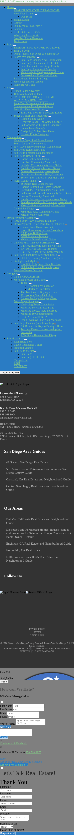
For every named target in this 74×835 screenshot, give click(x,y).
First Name (6, 705)
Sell (9, 87)
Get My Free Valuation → (14, 764)
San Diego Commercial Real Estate (40, 63)
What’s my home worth (26, 35)
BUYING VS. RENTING (35, 316)
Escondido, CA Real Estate (23, 550)
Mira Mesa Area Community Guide (40, 211)
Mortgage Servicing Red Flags (37, 307)
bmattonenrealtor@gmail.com (16, 417)
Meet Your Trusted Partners (28, 81)
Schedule (19, 29)
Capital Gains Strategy (33, 128)
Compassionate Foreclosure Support (33, 106)
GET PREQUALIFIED (27, 276)
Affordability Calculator (41, 285)
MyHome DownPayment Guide (38, 239)
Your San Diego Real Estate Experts (33, 140)
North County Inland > (26, 180)
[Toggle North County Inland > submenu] (40, 181)
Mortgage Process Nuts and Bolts (39, 310)
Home (10, 7)
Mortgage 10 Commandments (37, 313)
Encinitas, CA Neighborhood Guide (40, 168)
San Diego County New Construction (41, 59)
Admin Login (37, 634)
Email (3, 713)
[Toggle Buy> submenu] (14, 45)
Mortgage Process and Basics (30, 279)
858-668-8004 (7, 414)
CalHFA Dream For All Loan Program (42, 251)
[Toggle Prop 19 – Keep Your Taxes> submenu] (46, 110)
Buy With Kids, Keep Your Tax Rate (41, 264)
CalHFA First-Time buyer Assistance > (35, 242)
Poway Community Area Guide (38, 196)
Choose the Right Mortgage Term (39, 298)
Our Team (26, 16)
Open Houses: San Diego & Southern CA (36, 53)
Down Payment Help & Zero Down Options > (39, 224)
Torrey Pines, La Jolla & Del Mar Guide (42, 177)
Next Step (5, 726)
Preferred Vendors (23, 347)
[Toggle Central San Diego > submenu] (37, 209)
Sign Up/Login (22, 50)
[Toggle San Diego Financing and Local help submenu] (55, 323)
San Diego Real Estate (33, 357)
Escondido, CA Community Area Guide (42, 189)
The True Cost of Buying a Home (39, 292)
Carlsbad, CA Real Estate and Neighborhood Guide (38, 479)
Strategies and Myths (25, 261)
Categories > (21, 360)
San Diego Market (24, 350)
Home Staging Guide (32, 118)
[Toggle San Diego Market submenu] (35, 351)
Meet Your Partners (24, 13)
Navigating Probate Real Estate (38, 131)
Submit (4, 737)
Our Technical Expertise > (28, 25)
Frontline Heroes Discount (28, 270)
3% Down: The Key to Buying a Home (42, 326)
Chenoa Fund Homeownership (37, 227)
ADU (17, 363)
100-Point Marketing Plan (28, 94)
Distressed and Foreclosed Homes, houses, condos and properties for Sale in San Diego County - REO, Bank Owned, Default (39, 533)
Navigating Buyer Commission (37, 304)
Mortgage (12, 273)
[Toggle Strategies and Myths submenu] (37, 262)
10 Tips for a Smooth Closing (37, 295)
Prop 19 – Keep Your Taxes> (29, 109)
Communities (14, 137)
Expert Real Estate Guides (28, 344)
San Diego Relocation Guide (29, 149)
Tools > (25, 282)
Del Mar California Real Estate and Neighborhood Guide (37, 521)
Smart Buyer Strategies (26, 301)
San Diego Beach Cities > (28, 155)
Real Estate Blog (23, 341)
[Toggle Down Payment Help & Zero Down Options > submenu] (66, 224)
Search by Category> (25, 56)
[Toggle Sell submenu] (12, 88)
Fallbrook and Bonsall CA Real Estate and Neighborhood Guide (32, 558)
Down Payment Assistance (21, 217)
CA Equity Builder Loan (34, 233)
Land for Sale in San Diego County (40, 66)
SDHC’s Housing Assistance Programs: (42, 258)
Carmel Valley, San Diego (35, 159)
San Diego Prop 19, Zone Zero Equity (41, 112)
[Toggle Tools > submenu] (30, 283)
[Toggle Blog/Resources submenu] (25, 339)
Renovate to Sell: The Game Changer (41, 121)
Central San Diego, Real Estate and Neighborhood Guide (37, 487)
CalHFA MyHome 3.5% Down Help (41, 245)
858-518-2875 (7, 411)
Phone (3, 716)
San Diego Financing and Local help (34, 323)
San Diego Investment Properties (38, 69)
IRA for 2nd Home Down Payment (40, 267)
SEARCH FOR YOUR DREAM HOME (37, 10)
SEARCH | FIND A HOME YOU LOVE (37, 47)
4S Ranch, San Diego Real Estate (27, 462)
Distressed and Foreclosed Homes (39, 75)
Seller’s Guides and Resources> (31, 115)
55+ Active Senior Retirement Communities (37, 146)
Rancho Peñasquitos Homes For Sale (41, 186)
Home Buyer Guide (24, 84)
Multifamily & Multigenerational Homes (42, 72)
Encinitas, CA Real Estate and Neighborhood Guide (38, 543)
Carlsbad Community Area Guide (39, 162)
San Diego (26, 354)
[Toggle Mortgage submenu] (18, 274)
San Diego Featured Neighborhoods (33, 152)
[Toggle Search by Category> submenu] (38, 57)
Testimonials (20, 41)
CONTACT (20, 366)
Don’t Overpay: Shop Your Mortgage (41, 319)
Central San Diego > (25, 208)
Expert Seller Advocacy (27, 90)
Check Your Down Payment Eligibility (35, 220)
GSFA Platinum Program (34, 236)
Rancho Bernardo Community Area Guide (44, 199)
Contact (18, 22)
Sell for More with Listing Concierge (41, 124)
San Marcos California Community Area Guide (46, 202)
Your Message (7, 723)
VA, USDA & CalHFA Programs (39, 248)
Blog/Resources (15, 338)
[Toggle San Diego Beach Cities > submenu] (43, 156)
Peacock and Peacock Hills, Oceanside (42, 174)
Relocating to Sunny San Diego (31, 78)
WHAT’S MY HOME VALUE (31, 100)
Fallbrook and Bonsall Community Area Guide (46, 193)
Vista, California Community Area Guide (43, 205)
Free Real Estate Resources (28, 38)
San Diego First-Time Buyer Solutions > (36, 254)
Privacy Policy (37, 628)
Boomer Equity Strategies (35, 134)
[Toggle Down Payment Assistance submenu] (37, 218)
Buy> (10, 44)
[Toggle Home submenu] (15, 8)
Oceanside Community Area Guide (40, 171)
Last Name (6, 709)
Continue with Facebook (13, 743)
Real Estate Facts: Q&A (27, 32)
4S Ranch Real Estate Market (37, 183)
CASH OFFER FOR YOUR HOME (34, 97)
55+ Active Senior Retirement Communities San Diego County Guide (36, 470)
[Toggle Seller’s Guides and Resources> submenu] (49, 116)
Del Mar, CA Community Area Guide (41, 165)
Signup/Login (21, 19)
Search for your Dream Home (30, 143)
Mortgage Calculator (39, 289)
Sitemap (37, 631)
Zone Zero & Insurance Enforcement (34, 103)
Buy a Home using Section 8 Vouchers (42, 230)
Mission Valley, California (35, 214)
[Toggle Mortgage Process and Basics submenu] (47, 280)
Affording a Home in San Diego (38, 335)
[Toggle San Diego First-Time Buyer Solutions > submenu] (59, 255)
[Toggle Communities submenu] (22, 138)
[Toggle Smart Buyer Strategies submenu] (40, 302)
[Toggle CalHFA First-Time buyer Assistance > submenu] (57, 243)
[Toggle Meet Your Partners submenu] (36, 14)
